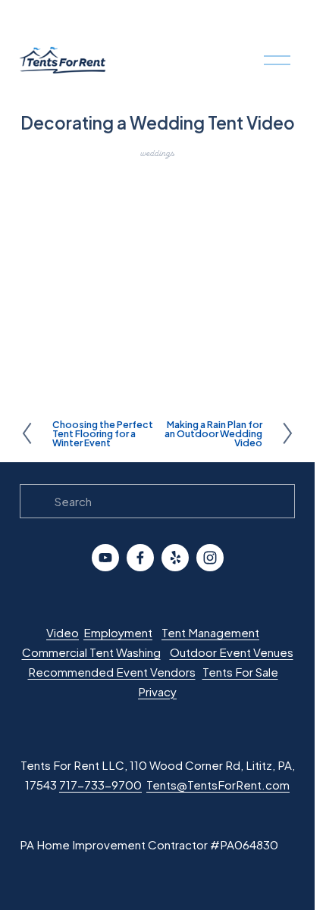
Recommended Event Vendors (112, 672)
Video (62, 632)
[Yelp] (175, 557)
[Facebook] (140, 557)
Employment (117, 632)
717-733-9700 (100, 784)
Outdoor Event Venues (231, 652)
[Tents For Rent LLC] (105, 557)
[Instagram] (210, 557)
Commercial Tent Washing (91, 652)
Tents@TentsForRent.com (218, 784)
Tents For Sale (240, 672)
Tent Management (210, 632)
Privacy (157, 691)
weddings (157, 153)
